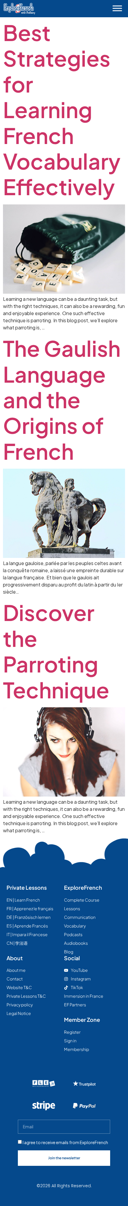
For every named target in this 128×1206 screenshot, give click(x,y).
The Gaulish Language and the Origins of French (62, 399)
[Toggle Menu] (117, 8)
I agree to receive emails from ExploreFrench (65, 1142)
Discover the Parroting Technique (56, 651)
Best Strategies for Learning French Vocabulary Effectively (62, 109)
